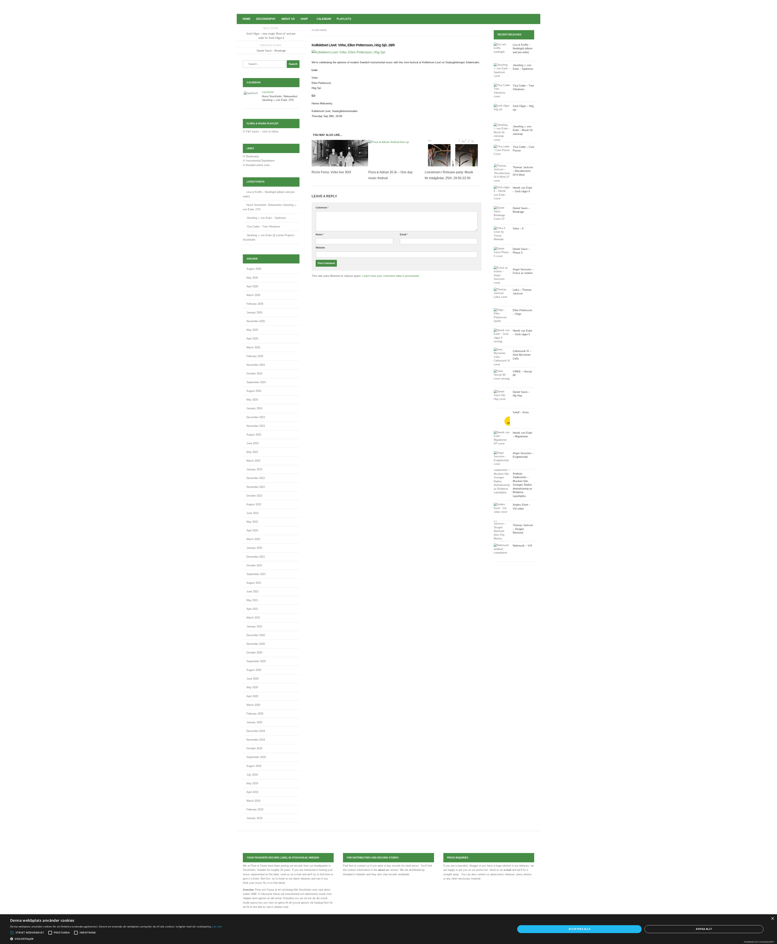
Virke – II (518, 228)
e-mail (507, 869)
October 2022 (254, 495)
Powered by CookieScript (759, 941)
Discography (266, 18)
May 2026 (252, 277)
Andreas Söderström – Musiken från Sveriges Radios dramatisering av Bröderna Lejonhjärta (522, 485)
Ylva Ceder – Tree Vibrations (263, 226)
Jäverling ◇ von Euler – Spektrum (266, 217)
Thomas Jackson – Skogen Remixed (523, 529)
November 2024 (255, 364)
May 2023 (252, 452)
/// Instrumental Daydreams (259, 160)
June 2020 (252, 678)
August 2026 (253, 268)
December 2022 (255, 478)
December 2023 (255, 417)
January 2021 (254, 626)
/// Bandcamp (251, 156)
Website (320, 247)
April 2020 (252, 696)
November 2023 (255, 425)
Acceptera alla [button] (579, 929)
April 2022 (252, 530)
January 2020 (254, 722)
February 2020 (254, 713)
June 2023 (252, 443)
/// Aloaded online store (256, 165)
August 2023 (253, 434)
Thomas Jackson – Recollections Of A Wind (523, 171)
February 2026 (254, 303)
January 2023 (254, 469)
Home (247, 18)
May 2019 (252, 783)
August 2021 (253, 582)
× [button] (772, 918)
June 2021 (252, 591)
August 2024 (253, 390)
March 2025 (253, 347)
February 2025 (254, 356)
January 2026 (254, 312)
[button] (12, 933)
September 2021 (256, 574)
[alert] (388, 929)
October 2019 (254, 748)
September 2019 (256, 757)
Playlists (344, 18)
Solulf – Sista (521, 412)
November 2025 (255, 321)
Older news (319, 30)
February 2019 (254, 809)
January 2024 (254, 408)
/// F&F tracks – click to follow (260, 131)
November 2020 (255, 643)
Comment (322, 207)
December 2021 (255, 556)
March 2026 (253, 295)
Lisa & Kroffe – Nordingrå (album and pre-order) (523, 48)
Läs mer (217, 926)
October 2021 (254, 565)
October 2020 (254, 652)
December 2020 (255, 635)
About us (288, 18)
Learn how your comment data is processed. (390, 275)
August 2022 (253, 504)
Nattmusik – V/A (522, 545)
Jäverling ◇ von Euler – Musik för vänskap (523, 130)
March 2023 (253, 460)
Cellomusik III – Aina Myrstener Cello (522, 355)
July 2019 (252, 774)
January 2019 (254, 818)
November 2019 (255, 739)
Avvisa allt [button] (704, 929)
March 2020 (253, 704)
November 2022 (255, 486)
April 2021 (252, 608)
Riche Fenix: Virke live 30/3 (331, 172)
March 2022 (253, 539)
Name (320, 234)
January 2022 (254, 547)
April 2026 (252, 286)
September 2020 (256, 661)
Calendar (324, 18)
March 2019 (253, 800)
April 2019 (252, 792)
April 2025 (252, 338)
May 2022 (252, 521)
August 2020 (253, 669)
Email (404, 234)
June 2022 (252, 513)
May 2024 (252, 399)
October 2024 (254, 373)
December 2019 (255, 731)
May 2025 (252, 329)
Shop (304, 18)
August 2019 (253, 765)
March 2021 (253, 617)
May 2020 (252, 687)
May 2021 (252, 600)
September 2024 (256, 382)
